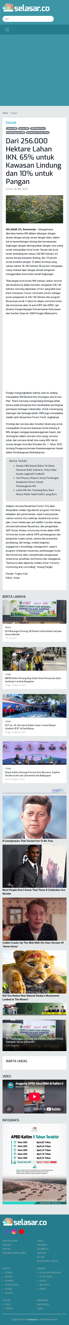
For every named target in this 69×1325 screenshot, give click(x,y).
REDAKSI (7, 1244)
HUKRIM (9, 1280)
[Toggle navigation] (7, 29)
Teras (5, 113)
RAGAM (9, 1292)
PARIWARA (42, 1300)
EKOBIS (8, 1288)
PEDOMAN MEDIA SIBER (14, 1253)
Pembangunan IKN (15, 132)
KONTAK (7, 1249)
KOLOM (40, 1257)
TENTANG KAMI (10, 1240)
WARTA (6, 1268)
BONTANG (44, 1284)
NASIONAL (42, 1244)
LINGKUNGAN (12, 1284)
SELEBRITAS (43, 1249)
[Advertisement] (34, 71)
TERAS (40, 1240)
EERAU (43, 1288)
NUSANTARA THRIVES (48, 1261)
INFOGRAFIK (43, 1304)
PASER (43, 1280)
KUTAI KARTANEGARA (50, 1272)
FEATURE (41, 1253)
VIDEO (40, 1308)
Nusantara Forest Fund (37, 132)
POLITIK (8, 1276)
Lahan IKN (11, 128)
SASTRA (7, 1300)
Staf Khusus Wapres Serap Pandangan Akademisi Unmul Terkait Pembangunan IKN (37, 482)
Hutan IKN (23, 128)
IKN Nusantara (38, 128)
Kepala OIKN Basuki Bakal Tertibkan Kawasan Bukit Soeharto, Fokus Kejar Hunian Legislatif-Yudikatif (36, 470)
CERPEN (9, 1308)
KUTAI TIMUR (46, 1276)
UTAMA (8, 1272)
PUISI (7, 1304)
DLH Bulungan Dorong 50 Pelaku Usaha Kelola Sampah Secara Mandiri (34, 1040)
